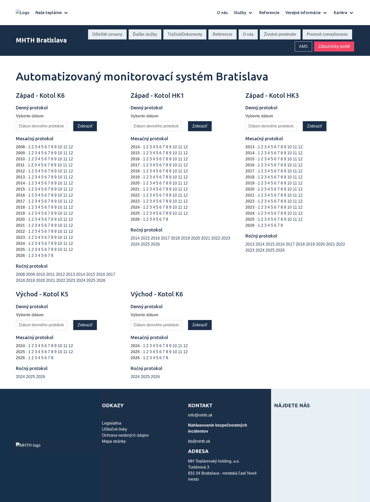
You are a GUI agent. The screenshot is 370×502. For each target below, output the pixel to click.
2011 (51, 274)
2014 (81, 274)
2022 (61, 280)
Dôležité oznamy (107, 34)
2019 (31, 280)
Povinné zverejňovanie (327, 34)
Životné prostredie (280, 34)
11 (65, 147)
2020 (41, 280)
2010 (41, 274)
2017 (110, 274)
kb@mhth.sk (199, 441)
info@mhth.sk (200, 415)
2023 (71, 280)
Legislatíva (111, 423)
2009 (31, 274)
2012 (61, 274)
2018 (21, 280)
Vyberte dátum (30, 116)
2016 (101, 274)
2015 (91, 274)
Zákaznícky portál (334, 46)
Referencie (269, 12)
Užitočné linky (114, 429)
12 (70, 147)
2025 (91, 280)
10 (60, 147)
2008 (21, 274)
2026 (100, 280)
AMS (303, 46)
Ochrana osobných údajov (125, 435)
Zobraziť (85, 126)
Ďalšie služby (145, 34)
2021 (51, 280)
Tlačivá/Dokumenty (185, 34)
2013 (71, 274)
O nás (222, 12)
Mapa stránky (114, 441)
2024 (81, 280)
